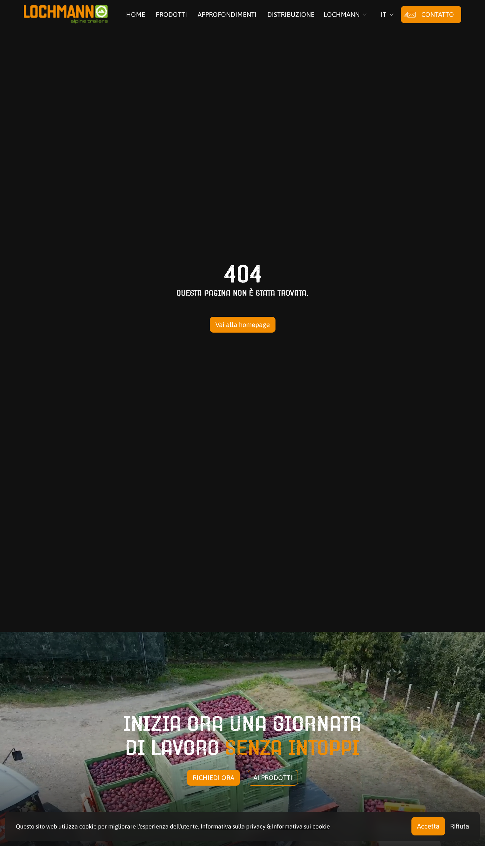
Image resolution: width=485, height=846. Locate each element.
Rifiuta (459, 826)
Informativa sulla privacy (233, 826)
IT (383, 14)
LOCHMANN (342, 14)
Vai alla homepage (242, 324)
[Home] (66, 14)
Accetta (428, 826)
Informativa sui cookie (301, 826)
